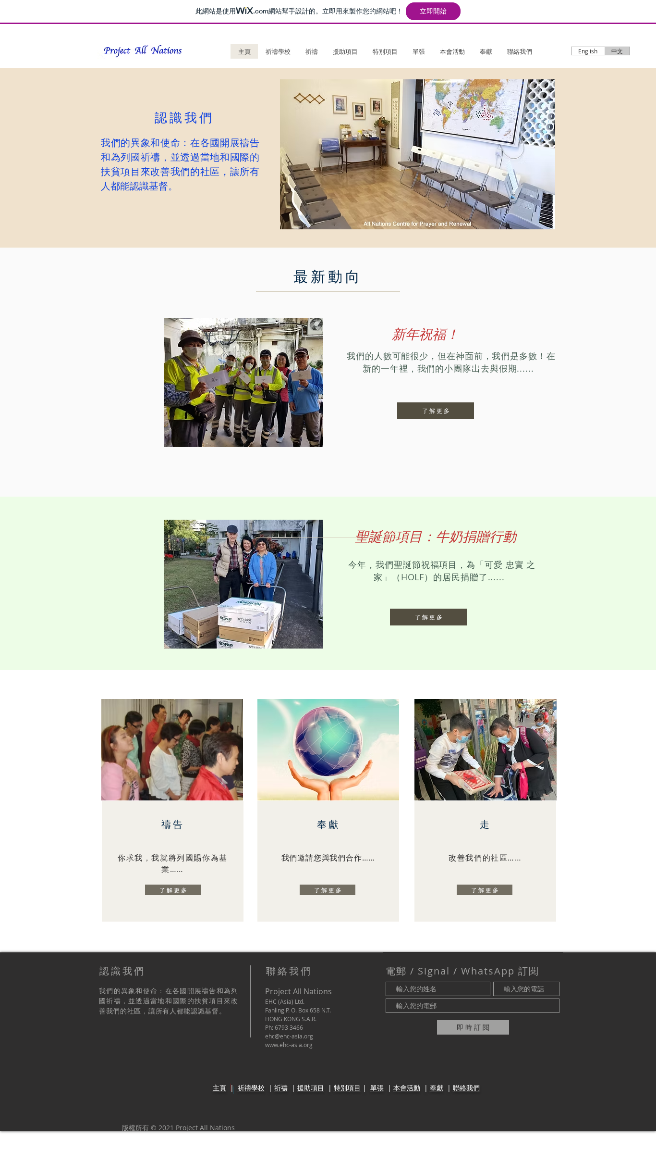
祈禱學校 (251, 1087)
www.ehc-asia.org (289, 1045)
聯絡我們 (466, 1087)
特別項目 (347, 1087)
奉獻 (436, 1087)
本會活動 (406, 1087)
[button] (417, 154)
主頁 (219, 1087)
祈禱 (281, 1087)
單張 (377, 1087)
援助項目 (310, 1087)
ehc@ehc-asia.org (289, 1036)
